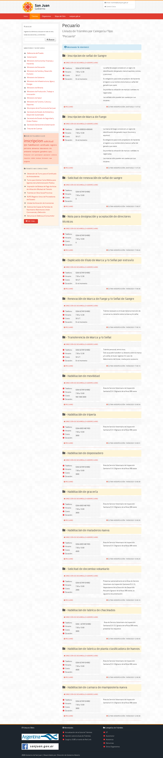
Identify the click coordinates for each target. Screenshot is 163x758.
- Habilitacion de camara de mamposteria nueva (96, 687)
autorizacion (39, 155)
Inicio (26, 16)
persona (27, 148)
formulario (45, 158)
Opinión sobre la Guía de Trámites (78, 736)
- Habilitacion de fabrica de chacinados (90, 610)
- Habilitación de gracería (81, 492)
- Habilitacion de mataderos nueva (87, 530)
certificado (44, 145)
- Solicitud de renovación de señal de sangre (93, 178)
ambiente (27, 151)
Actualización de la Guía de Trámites (78, 732)
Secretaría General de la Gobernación (41, 125)
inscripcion (33, 140)
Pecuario (69, 107)
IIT (107, 732)
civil (32, 155)
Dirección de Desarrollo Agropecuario (82, 63)
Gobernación (32, 57)
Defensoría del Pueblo (35, 53)
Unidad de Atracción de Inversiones (40, 203)
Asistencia (109, 739)
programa (27, 161)
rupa (50, 158)
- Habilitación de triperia (80, 415)
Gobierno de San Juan (34, 755)
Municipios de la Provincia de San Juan (41, 108)
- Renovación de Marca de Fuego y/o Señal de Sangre (99, 299)
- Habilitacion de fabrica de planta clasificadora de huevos (102, 649)
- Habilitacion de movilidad (82, 376)
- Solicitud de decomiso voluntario (87, 569)
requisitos (27, 158)
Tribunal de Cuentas (34, 128)
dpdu (50, 152)
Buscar (51, 39)
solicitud (48, 141)
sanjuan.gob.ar (74, 16)
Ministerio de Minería (35, 88)
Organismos (46, 16)
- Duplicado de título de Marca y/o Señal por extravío (99, 260)
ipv (25, 144)
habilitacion (33, 144)
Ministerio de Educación (36, 67)
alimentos (35, 148)
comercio (54, 155)
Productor (27, 155)
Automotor (110, 736)
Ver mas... (31, 221)
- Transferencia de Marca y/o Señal (88, 337)
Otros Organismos (113, 746)
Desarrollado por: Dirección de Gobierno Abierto (62, 755)
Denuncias (110, 743)
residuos (38, 158)
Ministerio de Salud (34, 98)
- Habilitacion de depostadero (84, 453)
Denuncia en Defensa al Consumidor (40, 216)
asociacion (47, 155)
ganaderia (43, 152)
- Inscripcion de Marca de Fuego (85, 117)
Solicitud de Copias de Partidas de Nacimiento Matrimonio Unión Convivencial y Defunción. (39, 209)
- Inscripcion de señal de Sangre (86, 56)
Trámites (35, 16)
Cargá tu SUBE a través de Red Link (78, 739)
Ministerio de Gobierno (35, 77)
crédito (33, 158)
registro (53, 145)
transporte (35, 152)
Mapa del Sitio (60, 16)
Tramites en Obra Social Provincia (39, 193)
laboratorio (44, 148)
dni (50, 148)
